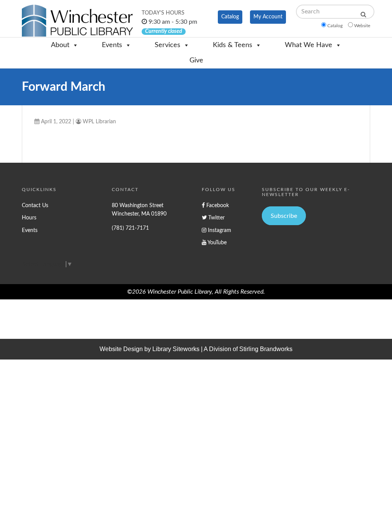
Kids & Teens (232, 45)
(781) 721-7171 (130, 228)
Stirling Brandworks (265, 349)
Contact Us (35, 205)
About (60, 45)
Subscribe (284, 216)
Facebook (217, 205)
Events (112, 45)
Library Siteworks (175, 349)
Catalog (230, 17)
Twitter (216, 218)
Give (196, 60)
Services (167, 45)
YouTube (216, 242)
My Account (268, 17)
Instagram (218, 230)
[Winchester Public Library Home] (77, 21)
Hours (29, 218)
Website (362, 25)
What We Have (308, 45)
